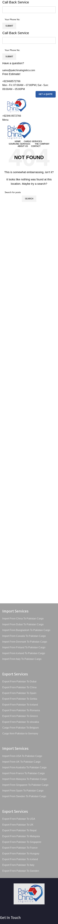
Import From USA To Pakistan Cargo (22, 756)
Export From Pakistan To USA (18, 819)
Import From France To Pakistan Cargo (23, 773)
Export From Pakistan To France (20, 847)
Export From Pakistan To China (19, 687)
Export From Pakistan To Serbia (19, 698)
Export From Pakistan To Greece (20, 716)
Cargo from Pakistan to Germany (20, 733)
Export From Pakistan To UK (17, 824)
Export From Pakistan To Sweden (20, 871)
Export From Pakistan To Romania (21, 710)
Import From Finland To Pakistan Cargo (23, 647)
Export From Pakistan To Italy (18, 865)
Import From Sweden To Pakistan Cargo (24, 796)
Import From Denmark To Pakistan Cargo (24, 641)
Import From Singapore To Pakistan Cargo (25, 785)
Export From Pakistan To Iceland (20, 704)
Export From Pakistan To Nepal (19, 830)
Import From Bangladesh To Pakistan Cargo (26, 630)
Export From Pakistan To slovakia (20, 722)
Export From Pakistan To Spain (19, 693)
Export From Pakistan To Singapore (21, 842)
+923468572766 (11, 81)
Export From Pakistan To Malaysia (21, 836)
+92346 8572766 (11, 115)
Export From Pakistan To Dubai (19, 681)
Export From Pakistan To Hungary (20, 853)
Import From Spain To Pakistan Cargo (22, 790)
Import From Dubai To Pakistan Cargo (23, 624)
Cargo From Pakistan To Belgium (20, 727)
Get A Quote (46, 94)
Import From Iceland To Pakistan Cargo (23, 653)
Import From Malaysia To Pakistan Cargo (24, 779)
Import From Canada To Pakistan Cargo (24, 636)
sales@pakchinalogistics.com (18, 70)
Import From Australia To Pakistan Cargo (24, 767)
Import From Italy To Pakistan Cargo (21, 659)
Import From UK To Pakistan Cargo (21, 761)
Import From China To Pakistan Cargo (23, 618)
